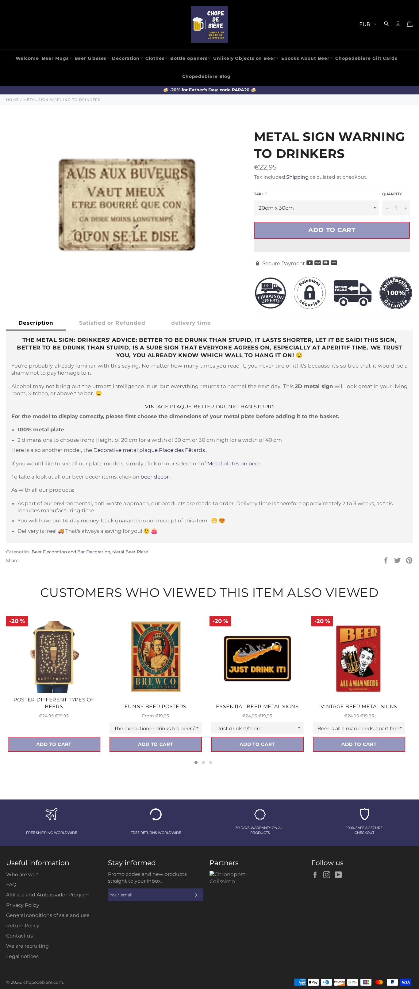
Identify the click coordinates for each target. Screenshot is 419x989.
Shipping (297, 177)
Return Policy (22, 926)
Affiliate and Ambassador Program (48, 895)
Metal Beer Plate (130, 552)
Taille (260, 194)
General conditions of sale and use (48, 915)
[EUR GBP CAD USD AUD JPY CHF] (367, 25)
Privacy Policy (22, 905)
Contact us (19, 936)
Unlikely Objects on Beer (244, 58)
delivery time (191, 323)
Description (35, 323)
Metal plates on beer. (234, 463)
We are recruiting (27, 946)
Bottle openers (189, 58)
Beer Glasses (90, 58)
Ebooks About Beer (305, 58)
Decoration (126, 58)
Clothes (154, 58)
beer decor (154, 477)
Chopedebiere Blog (206, 76)
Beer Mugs (55, 58)
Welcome (27, 58)
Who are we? (22, 874)
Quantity (392, 194)
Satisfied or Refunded (112, 323)
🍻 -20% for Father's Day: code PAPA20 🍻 (209, 90)
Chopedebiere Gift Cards (366, 58)
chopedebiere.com (43, 982)
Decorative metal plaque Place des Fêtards (149, 450)
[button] (332, 245)
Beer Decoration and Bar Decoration (71, 552)
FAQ (11, 885)
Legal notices (22, 956)
